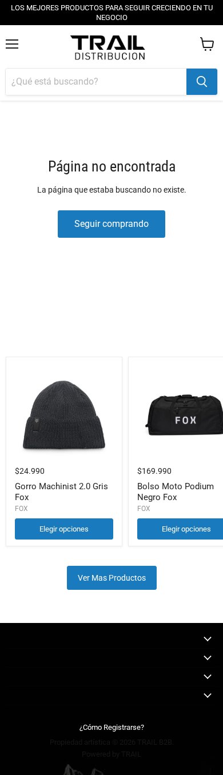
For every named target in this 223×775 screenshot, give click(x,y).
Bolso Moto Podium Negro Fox (175, 492)
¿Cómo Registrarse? (111, 727)
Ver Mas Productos (112, 577)
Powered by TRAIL (111, 754)
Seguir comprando (111, 223)
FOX (21, 509)
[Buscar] (201, 82)
